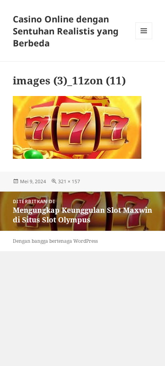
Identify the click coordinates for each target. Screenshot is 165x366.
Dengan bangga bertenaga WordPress (55, 241)
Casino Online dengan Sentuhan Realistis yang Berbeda (66, 31)
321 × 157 (69, 181)
